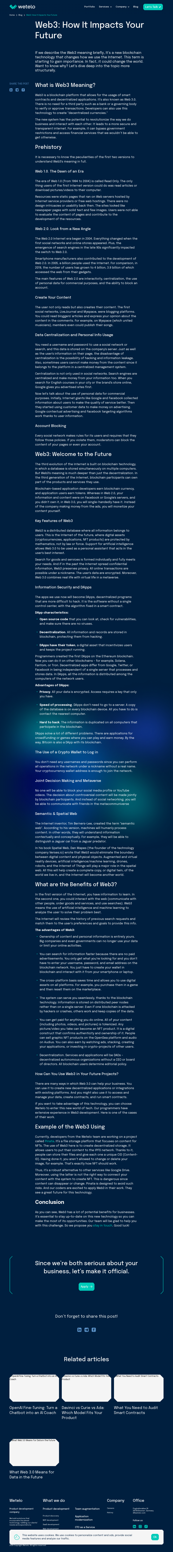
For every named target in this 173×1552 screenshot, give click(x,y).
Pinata (49, 1141)
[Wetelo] (22, 7)
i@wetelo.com (139, 1513)
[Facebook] (146, 1526)
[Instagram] (140, 1526)
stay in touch (102, 1225)
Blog (20, 15)
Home (12, 15)
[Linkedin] (134, 1526)
